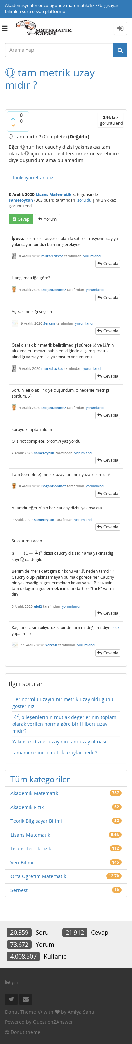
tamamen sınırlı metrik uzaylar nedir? (54, 752)
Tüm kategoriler (40, 779)
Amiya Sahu (81, 1012)
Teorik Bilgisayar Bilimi (36, 821)
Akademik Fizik (27, 807)
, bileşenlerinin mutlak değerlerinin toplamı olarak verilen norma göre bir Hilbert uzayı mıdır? (65, 724)
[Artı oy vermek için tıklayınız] (13, 118)
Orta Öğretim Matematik (38, 876)
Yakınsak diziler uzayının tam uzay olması (59, 741)
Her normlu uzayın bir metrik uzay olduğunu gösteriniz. (62, 702)
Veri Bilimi (22, 862)
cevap (23, 219)
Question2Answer (53, 1022)
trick (115, 627)
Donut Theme (20, 1012)
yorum (50, 219)
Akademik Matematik (34, 793)
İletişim (11, 982)
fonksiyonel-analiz (33, 177)
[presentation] (10, 72)
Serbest (19, 890)
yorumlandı (92, 256)
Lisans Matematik (53, 194)
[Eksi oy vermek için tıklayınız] (13, 125)
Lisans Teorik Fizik (30, 848)
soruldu (84, 200)
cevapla (110, 263)
